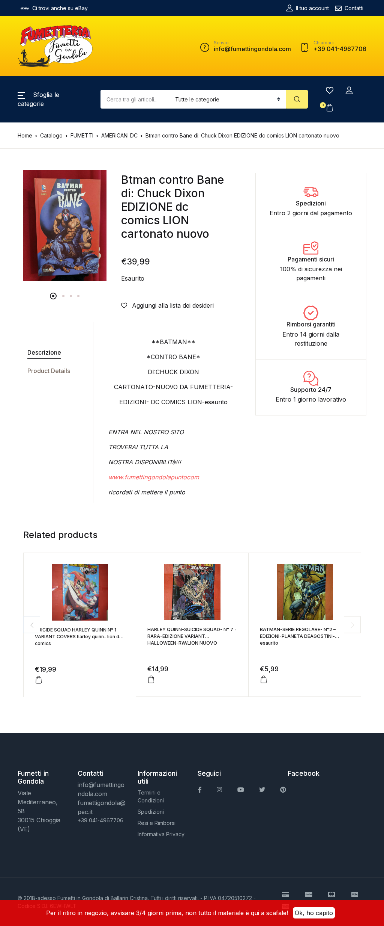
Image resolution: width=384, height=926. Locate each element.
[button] (349, 90)
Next (352, 624)
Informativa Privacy (161, 834)
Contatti (354, 8)
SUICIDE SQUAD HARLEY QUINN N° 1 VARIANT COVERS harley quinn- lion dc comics (78, 636)
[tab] (52, 352)
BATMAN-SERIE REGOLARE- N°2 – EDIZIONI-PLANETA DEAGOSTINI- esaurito (298, 636)
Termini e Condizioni (151, 796)
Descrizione (44, 352)
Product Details (48, 371)
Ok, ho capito (314, 913)
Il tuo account (312, 8)
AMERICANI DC (119, 135)
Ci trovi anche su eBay (60, 8)
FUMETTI (81, 135)
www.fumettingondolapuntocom (153, 477)
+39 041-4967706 (100, 820)
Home (25, 135)
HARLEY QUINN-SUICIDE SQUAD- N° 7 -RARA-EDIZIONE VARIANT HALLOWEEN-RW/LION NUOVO (192, 636)
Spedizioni (151, 811)
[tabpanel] (64, 225)
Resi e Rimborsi (157, 823)
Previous (31, 624)
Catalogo (51, 135)
